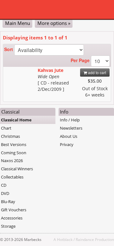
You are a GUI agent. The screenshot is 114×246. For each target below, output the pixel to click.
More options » (53, 23)
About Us (68, 136)
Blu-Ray (8, 201)
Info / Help (70, 120)
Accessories (11, 218)
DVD (5, 193)
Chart (6, 128)
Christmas (10, 136)
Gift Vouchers (13, 210)
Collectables (12, 177)
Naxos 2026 (12, 160)
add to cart (96, 72)
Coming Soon (13, 152)
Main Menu (17, 23)
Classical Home (16, 120)
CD (3, 185)
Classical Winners (17, 169)
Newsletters (71, 128)
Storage (8, 226)
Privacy (66, 144)
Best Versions (13, 144)
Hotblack (65, 239)
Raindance (85, 239)
